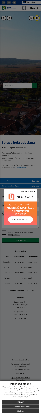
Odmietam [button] (20, 411)
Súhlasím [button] (20, 402)
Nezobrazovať (27, 191)
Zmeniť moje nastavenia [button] (21, 406)
